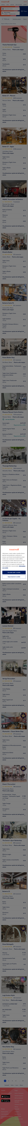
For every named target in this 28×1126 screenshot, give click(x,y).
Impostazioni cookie (14, 576)
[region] (14, 563)
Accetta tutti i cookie (14, 572)
